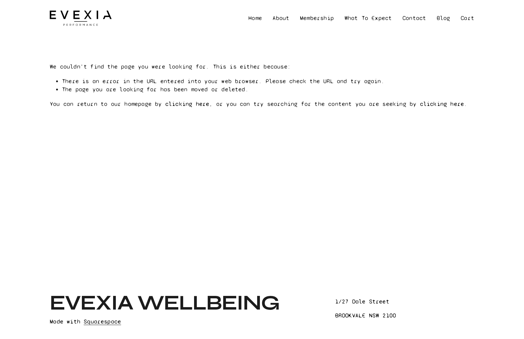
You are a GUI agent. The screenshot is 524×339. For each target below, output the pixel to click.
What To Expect (368, 18)
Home (255, 18)
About (281, 18)
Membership (317, 18)
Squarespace (102, 321)
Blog (443, 18)
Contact (414, 18)
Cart (467, 18)
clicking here (187, 103)
